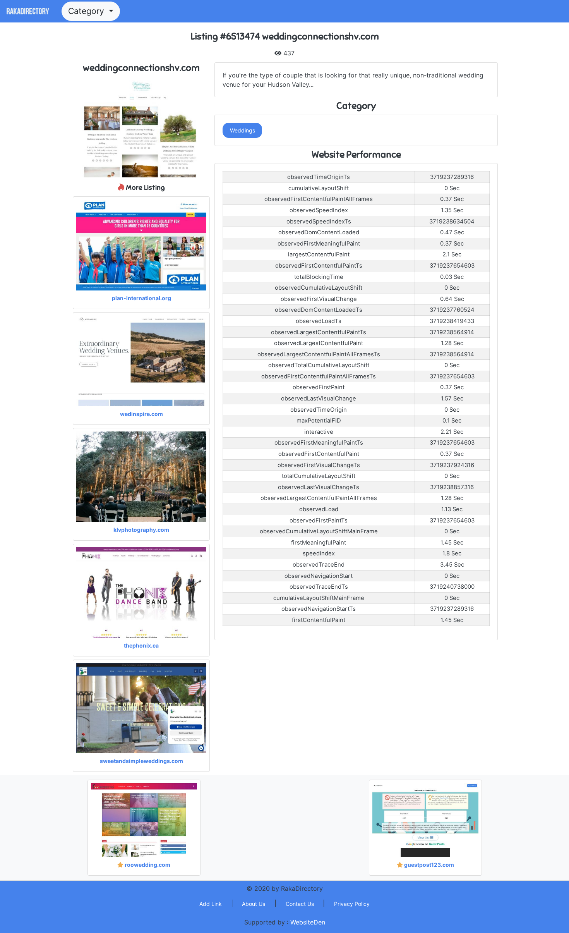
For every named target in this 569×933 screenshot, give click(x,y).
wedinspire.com (141, 414)
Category (87, 11)
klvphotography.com (141, 529)
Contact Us (300, 903)
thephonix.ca (141, 645)
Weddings (242, 130)
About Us (253, 903)
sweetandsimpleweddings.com (141, 761)
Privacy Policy (352, 903)
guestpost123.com (428, 864)
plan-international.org (141, 298)
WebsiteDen (307, 922)
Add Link (210, 903)
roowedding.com (146, 864)
